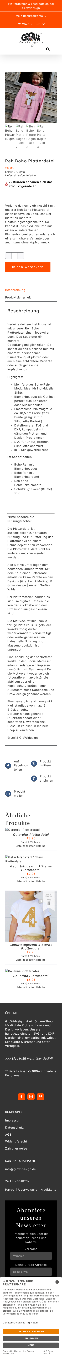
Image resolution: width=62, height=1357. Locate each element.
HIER (22, 1058)
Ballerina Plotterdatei (31, 976)
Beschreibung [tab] (15, 290)
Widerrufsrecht (16, 1141)
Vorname (31, 1249)
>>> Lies (12, 1058)
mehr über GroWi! (40, 1058)
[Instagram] (31, 1096)
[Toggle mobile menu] (55, 49)
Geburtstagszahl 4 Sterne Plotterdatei (31, 946)
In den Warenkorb (28, 267)
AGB (8, 1134)
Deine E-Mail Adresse (31, 1265)
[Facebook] (21, 1096)
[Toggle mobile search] (48, 49)
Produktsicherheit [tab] (18, 297)
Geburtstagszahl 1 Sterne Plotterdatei (31, 868)
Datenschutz (14, 1127)
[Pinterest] (40, 1096)
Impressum (13, 1120)
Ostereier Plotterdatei (31, 834)
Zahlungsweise (16, 1148)
